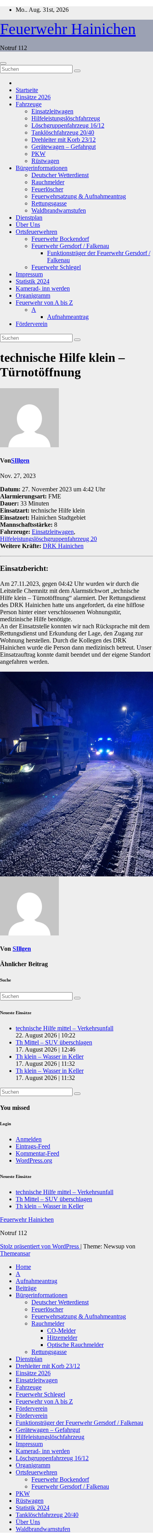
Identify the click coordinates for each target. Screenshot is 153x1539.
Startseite (27, 90)
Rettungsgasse (49, 203)
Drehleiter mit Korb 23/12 (63, 139)
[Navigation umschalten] (3, 63)
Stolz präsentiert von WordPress (40, 1246)
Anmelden (29, 1139)
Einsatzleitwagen (52, 111)
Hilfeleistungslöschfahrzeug (65, 118)
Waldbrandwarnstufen (58, 210)
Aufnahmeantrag (68, 316)
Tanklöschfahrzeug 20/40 (62, 132)
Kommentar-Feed (37, 1153)
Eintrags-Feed (33, 1146)
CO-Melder (61, 1330)
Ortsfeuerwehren (36, 231)
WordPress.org (34, 1160)
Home (23, 1266)
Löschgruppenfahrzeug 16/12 (67, 125)
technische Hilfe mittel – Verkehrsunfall (64, 1028)
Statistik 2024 (32, 281)
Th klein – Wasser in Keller (50, 1056)
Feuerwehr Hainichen (68, 29)
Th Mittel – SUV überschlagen (54, 1042)
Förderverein (31, 323)
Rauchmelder (47, 182)
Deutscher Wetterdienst (60, 175)
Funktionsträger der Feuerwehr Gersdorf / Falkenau (79, 1422)
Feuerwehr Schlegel (56, 267)
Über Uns (28, 224)
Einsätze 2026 (33, 97)
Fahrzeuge (29, 104)
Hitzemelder (62, 1337)
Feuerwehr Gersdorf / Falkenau (70, 246)
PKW (38, 153)
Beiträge (26, 1288)
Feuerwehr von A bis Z (44, 302)
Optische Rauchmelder (75, 1344)
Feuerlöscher (47, 189)
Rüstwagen (45, 160)
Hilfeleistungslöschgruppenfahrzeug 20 (48, 538)
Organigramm (33, 295)
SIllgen (20, 460)
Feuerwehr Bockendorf (60, 238)
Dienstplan (29, 217)
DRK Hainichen (63, 546)
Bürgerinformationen (41, 168)
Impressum (29, 274)
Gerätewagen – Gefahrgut (63, 146)
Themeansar (15, 1253)
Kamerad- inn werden (43, 288)
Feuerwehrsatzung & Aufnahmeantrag (78, 196)
